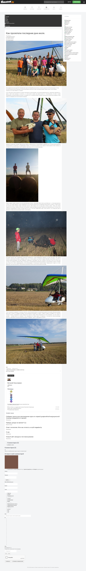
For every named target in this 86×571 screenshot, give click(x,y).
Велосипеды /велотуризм (69, 43)
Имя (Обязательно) (9, 482)
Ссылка (9, 498)
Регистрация (76, 1)
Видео (60, 9)
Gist (8, 511)
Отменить (8, 561)
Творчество (66, 59)
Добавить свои (10, 444)
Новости (66, 24)
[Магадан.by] (7, 2)
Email (6, 485)
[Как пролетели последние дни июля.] (36, 63)
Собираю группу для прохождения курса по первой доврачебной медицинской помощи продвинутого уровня (33, 417)
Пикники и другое (10, 37)
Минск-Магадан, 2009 (68, 37)
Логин (6, 471)
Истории (32, 9)
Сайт (6, 489)
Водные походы (9, 424)
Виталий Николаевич (11, 36)
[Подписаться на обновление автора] (7, 386)
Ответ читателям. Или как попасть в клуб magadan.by (24, 427)
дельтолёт (16, 368)
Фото (54, 9)
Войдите (35, 469)
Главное (25, 9)
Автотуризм (67, 33)
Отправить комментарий (17, 561)
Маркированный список (12, 503)
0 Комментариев (10, 40)
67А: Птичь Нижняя (10, 371)
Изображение (10, 499)
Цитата (8, 509)
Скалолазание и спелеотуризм (70, 54)
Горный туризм (67, 46)
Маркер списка (10, 506)
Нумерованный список (12, 505)
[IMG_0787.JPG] (36, 341)
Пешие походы (67, 40)
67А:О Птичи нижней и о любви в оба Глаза (15, 369)
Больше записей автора (24, 404)
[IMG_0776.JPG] (36, 288)
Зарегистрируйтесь (28, 469)
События (39, 9)
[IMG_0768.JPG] (36, 233)
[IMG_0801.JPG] (36, 120)
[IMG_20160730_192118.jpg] (22, 175)
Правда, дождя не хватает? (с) (16, 423)
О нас (8, 432)
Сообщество (46, 9)
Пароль (6, 475)
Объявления (8, 429)
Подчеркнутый (10, 495)
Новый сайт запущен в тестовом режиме (19, 437)
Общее (65, 48)
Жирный (9, 493)
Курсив (8, 494)
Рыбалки (66, 56)
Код (8, 510)
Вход (70, 1)
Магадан (9, 368)
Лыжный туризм (67, 51)
